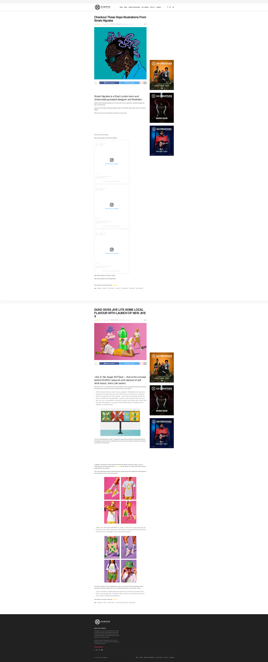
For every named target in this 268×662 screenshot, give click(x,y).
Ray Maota (97, 24)
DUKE (105, 602)
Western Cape (132, 602)
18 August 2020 (106, 320)
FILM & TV (152, 7)
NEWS (125, 7)
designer (105, 288)
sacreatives (115, 285)
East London (111, 288)
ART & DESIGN (144, 7)
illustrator (118, 288)
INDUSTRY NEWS (114, 320)
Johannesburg (124, 288)
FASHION (158, 7)
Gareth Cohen (111, 602)
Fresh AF (105, 657)
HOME (121, 7)
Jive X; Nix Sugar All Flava (121, 602)
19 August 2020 (106, 24)
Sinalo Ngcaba (139, 288)
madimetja (97, 320)
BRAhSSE (117, 466)
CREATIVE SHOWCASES (134, 7)
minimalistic (132, 288)
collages (99, 288)
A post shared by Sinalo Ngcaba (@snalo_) (111, 181)
